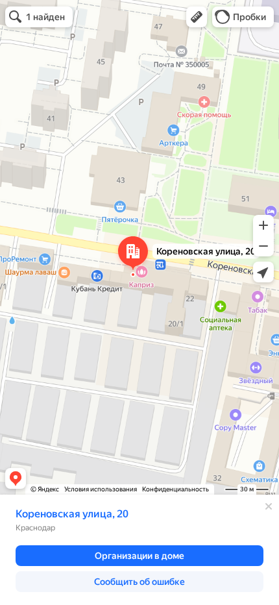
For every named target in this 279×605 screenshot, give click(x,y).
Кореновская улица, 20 (72, 514)
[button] (196, 16)
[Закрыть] (268, 506)
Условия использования (100, 489)
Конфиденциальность (175, 489)
